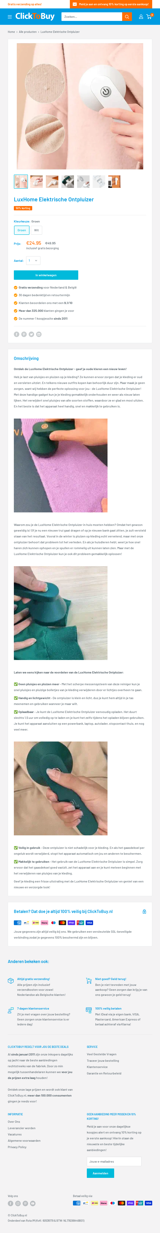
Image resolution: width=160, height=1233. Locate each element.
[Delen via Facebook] (16, 334)
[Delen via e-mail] (39, 334)
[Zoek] (127, 16)
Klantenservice (97, 1067)
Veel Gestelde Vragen (101, 1054)
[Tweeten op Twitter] (31, 334)
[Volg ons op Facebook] (10, 1203)
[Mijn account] (141, 16)
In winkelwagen (46, 275)
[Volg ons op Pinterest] (25, 1203)
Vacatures (15, 1134)
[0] (149, 16)
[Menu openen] (10, 16)
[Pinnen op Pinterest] (24, 334)
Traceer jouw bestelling (103, 1060)
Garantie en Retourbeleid (104, 1073)
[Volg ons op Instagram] (18, 1203)
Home (11, 31)
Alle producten (28, 31)
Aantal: (19, 260)
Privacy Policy (17, 1147)
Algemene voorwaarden (24, 1140)
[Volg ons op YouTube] (33, 1203)
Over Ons (14, 1121)
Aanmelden (100, 1173)
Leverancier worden (22, 1128)
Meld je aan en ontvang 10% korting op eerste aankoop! (114, 4)
